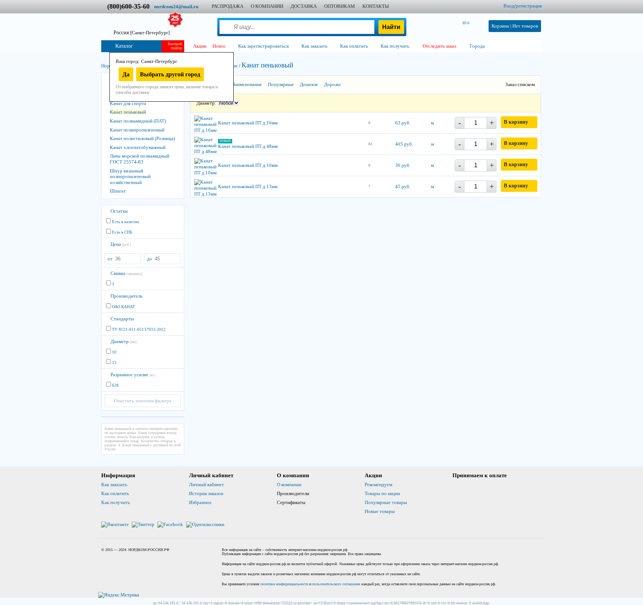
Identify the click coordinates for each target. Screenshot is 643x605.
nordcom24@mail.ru (176, 6)
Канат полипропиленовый (137, 130)
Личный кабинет (206, 484)
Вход (508, 6)
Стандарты (122, 318)
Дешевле (309, 84)
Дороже (332, 84)
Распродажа (227, 6)
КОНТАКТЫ (375, 6)
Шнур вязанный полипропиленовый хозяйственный (130, 176)
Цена (121, 244)
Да (125, 74)
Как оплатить (115, 493)
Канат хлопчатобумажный (138, 147)
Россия (141, 32)
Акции (200, 46)
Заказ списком (520, 84)
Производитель (127, 296)
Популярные (281, 84)
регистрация (529, 6)
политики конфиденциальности (284, 584)
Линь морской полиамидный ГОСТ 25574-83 (139, 159)
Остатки (119, 211)
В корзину (516, 122)
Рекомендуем (378, 484)
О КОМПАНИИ (267, 6)
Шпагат (118, 191)
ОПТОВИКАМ (339, 6)
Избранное (200, 502)
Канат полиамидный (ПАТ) (138, 121)
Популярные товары (386, 502)
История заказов (206, 493)
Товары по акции (382, 493)
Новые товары (380, 511)
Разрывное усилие (133, 374)
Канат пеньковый (128, 112)
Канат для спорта (128, 103)
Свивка (126, 273)
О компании (289, 484)
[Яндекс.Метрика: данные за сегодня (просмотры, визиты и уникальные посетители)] (118, 595)
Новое (218, 46)
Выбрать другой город (170, 74)
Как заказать (114, 484)
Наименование (246, 84)
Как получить (115, 502)
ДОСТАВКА (304, 6)
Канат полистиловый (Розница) (142, 138)
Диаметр (124, 341)
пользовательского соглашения (336, 584)
